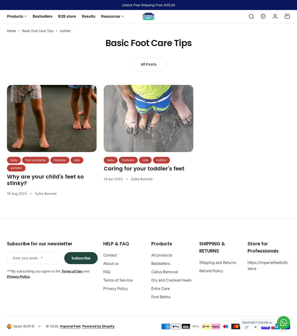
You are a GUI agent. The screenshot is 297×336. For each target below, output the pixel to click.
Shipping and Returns (217, 262)
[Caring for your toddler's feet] (149, 118)
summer (16, 168)
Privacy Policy (115, 288)
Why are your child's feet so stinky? (45, 180)
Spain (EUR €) (24, 326)
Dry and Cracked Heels (171, 280)
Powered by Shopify (98, 326)
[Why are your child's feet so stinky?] (52, 118)
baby (13, 160)
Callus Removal (164, 271)
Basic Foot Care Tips (37, 31)
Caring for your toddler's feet (144, 168)
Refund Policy (211, 271)
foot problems (36, 160)
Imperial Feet (70, 326)
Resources (110, 16)
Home (11, 31)
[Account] (275, 16)
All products (161, 255)
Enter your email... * (27, 258)
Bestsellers (160, 263)
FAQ (106, 271)
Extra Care (160, 288)
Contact (110, 255)
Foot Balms (160, 296)
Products (15, 16)
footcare (60, 160)
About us (111, 263)
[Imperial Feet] (148, 16)
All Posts (149, 64)
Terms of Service (117, 280)
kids (77, 160)
